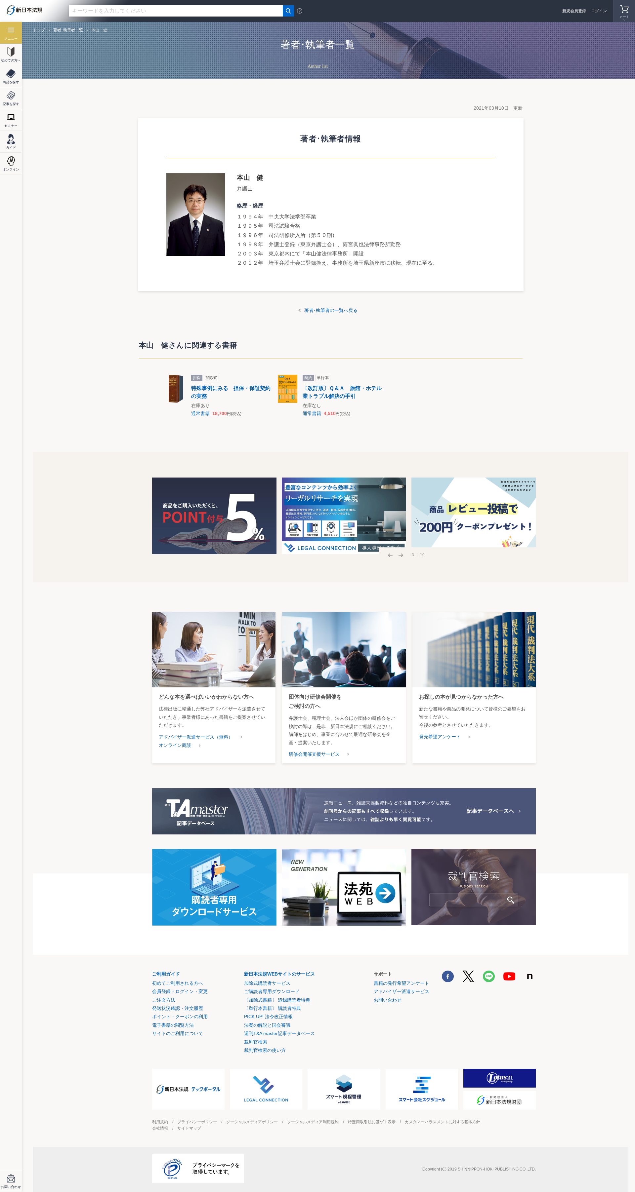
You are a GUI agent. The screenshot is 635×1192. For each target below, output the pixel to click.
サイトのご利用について (177, 1033)
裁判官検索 (255, 1042)
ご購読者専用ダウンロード (272, 991)
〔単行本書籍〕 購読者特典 (272, 1008)
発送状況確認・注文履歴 (177, 1008)
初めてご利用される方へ (177, 983)
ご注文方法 (163, 1000)
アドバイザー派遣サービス (401, 991)
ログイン (599, 11)
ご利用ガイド (166, 974)
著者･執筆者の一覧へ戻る (331, 310)
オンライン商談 (175, 745)
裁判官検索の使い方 (265, 1050)
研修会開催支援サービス (314, 754)
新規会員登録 (574, 11)
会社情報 (160, 1128)
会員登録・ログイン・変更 (180, 991)
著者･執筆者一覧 (68, 30)
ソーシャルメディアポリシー (252, 1122)
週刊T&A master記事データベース (279, 1033)
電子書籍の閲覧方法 (173, 1025)
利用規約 (160, 1122)
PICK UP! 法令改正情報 (268, 1016)
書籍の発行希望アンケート (401, 983)
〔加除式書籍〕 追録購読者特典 (277, 1000)
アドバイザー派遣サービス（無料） (196, 737)
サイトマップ (189, 1128)
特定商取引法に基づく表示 (372, 1122)
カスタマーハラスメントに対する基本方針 (442, 1122)
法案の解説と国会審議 (267, 1025)
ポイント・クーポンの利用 (180, 1016)
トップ (39, 30)
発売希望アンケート (440, 736)
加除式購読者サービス (267, 983)
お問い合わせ (388, 1000)
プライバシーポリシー (197, 1122)
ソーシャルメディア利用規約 (313, 1122)
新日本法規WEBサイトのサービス (279, 974)
